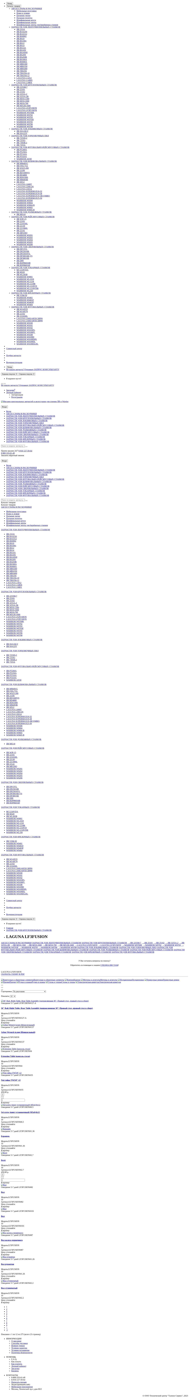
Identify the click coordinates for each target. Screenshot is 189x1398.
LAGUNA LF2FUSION (26, 108)
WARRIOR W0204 (24, 240)
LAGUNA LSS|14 (24, 189)
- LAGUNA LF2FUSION (85, 945)
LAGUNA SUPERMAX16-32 (29, 191)
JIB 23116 (20, 29)
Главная (9, 928)
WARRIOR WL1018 (25, 279)
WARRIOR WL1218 (25, 281)
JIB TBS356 (21, 71)
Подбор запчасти (13, 355)
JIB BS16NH (22, 52)
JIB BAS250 (21, 32)
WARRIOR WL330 (24, 291)
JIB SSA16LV (22, 131)
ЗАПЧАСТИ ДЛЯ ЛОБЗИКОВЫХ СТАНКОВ (32, 129)
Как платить (16, 1364)
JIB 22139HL (22, 228)
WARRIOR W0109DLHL (27, 344)
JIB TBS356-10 (22, 73)
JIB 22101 (20, 221)
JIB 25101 (20, 89)
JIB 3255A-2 (21, 94)
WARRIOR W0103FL (25, 330)
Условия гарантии (19, 1348)
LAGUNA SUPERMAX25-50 (29, 198)
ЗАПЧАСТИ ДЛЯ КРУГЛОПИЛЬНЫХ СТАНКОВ (34, 85)
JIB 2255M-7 (21, 87)
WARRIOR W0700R (25, 113)
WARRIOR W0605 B (25, 210)
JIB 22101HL (22, 224)
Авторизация (17, 395)
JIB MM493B (22, 180)
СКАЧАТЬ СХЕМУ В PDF (13, 974)
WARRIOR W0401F (25, 300)
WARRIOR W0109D (25, 337)
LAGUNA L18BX (24, 82)
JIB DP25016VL (23, 254)
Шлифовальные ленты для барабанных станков (37, 25)
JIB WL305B (22, 274)
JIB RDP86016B (23, 263)
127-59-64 (25, 451)
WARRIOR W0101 (24, 325)
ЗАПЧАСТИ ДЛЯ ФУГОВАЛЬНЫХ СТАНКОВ (32, 307)
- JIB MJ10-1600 (34, 945)
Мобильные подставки (26, 11)
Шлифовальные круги (26, 20)
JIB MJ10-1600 (22, 101)
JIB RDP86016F (23, 265)
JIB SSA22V (21, 133)
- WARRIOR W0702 (151, 945)
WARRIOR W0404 (24, 304)
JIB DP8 (20, 261)
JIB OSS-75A (22, 166)
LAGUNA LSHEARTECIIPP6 (29, 318)
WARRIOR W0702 (24, 115)
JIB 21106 (20, 170)
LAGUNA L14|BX (24, 80)
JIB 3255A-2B (22, 96)
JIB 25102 (20, 92)
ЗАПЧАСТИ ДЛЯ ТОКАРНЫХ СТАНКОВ (30, 267)
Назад (9, 3)
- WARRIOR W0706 (47, 947)
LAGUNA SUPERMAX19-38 (29, 193)
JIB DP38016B (22, 258)
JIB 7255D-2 (21, 138)
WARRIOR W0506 (24, 200)
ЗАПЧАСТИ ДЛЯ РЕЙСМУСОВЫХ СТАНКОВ (33, 217)
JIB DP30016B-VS (24, 256)
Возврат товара (18, 1346)
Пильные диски (23, 15)
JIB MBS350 (21, 66)
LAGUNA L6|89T (24, 184)
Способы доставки (19, 1343)
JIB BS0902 (21, 36)
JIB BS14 (20, 45)
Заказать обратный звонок (12, 455)
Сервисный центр (14, 348)
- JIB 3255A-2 (171, 943)
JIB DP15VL (21, 249)
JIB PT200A (21, 150)
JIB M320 (20, 272)
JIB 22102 (20, 314)
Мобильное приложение (22, 1387)
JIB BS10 (20, 39)
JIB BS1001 (21, 41)
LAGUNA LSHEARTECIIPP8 (29, 321)
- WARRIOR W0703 (171, 945)
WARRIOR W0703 (24, 117)
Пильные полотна (24, 18)
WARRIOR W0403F (25, 302)
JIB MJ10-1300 (22, 99)
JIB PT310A (21, 154)
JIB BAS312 (21, 34)
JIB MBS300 (21, 64)
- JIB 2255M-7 (134, 943)
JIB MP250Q (21, 233)
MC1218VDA (22, 270)
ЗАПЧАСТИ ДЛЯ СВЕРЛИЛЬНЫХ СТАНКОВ (32, 247)
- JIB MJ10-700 (49, 945)
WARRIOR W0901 (24, 277)
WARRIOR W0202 (24, 237)
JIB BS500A (21, 59)
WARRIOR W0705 (24, 122)
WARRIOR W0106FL (25, 332)
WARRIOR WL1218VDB (27, 288)
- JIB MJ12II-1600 (65, 945)
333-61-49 (8, 453)
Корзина (15, 1371)
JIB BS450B (21, 57)
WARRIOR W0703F (25, 119)
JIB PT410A (21, 156)
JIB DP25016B (22, 251)
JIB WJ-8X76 (22, 311)
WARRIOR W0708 (24, 126)
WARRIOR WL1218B (25, 284)
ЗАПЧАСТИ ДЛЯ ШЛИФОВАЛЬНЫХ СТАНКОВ (34, 161)
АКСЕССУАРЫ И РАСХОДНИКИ (26, 8)
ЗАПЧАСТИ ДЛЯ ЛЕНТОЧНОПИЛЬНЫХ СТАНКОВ (35, 27)
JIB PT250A (21, 152)
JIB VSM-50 (21, 295)
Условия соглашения (20, 1350)
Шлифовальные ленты (26, 22)
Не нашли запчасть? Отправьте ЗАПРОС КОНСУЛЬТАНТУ (32, 369)
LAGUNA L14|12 (24, 78)
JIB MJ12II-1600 (23, 106)
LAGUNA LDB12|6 (25, 187)
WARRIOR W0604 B (25, 205)
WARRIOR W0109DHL (26, 339)
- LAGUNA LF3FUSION (109, 945)
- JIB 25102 (158, 943)
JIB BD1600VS (23, 173)
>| (7, 1330)
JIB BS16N (21, 50)
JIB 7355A (20, 145)
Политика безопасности (21, 1352)
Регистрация (16, 397)
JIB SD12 (20, 182)
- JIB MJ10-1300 (18, 945)
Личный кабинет (18, 1366)
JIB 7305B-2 (21, 143)
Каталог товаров (13, 6)
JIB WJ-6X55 (22, 309)
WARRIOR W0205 (24, 242)
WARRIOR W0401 (24, 298)
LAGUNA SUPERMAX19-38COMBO (33, 196)
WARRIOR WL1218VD (26, 286)
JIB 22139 (20, 226)
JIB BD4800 (21, 175)
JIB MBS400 (21, 69)
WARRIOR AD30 (24, 159)
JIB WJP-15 (21, 219)
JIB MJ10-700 (22, 103)
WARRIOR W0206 (24, 244)
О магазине (16, 1341)
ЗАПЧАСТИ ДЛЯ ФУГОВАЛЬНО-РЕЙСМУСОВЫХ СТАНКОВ (40, 147)
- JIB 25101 (147, 943)
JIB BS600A (21, 62)
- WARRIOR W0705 (28, 947)
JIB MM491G (22, 163)
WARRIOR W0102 (24, 328)
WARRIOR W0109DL (25, 342)
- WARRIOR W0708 (67, 947)
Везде (8, 411)
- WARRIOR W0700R (132, 945)
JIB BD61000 (22, 177)
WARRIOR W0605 (24, 207)
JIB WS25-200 (22, 168)
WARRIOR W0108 (24, 335)
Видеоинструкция (14, 362)
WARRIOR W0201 (24, 235)
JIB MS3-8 (20, 214)
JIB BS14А (21, 48)
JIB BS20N (21, 55)
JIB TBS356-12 (22, 76)
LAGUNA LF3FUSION (26, 110)
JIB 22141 (20, 230)
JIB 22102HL (22, 316)
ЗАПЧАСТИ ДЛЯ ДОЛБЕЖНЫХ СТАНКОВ (31, 212)
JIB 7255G (20, 140)
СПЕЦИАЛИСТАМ (109, 965)
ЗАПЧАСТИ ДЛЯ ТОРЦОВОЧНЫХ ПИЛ (30, 136)
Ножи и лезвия (23, 13)
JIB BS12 (20, 43)
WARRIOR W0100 (24, 323)
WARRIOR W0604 (24, 203)
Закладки (15, 1368)
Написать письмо (19, 1382)
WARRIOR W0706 (24, 124)
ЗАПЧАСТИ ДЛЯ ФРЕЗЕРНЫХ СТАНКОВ (31, 293)
